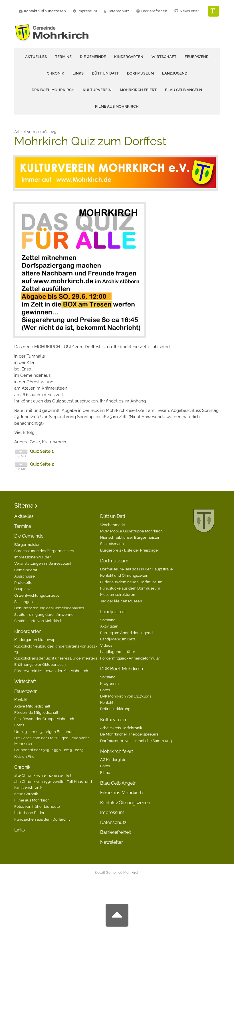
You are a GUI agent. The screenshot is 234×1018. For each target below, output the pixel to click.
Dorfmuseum (114, 561)
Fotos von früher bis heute (37, 806)
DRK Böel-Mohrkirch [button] (53, 90)
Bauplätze (23, 588)
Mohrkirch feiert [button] (138, 90)
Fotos (19, 725)
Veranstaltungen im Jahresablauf (42, 563)
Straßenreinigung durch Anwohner (44, 614)
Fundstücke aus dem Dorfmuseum (130, 588)
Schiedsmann (112, 543)
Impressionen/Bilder (32, 557)
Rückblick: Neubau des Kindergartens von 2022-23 (55, 649)
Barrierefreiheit (115, 832)
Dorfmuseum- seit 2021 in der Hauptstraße (136, 569)
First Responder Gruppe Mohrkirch (44, 718)
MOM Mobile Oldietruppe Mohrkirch (131, 531)
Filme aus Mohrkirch (117, 106)
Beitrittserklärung (115, 708)
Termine (63, 57)
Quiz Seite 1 (42, 451)
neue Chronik (26, 793)
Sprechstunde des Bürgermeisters (44, 550)
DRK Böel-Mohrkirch (121, 669)
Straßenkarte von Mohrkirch (38, 620)
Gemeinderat (25, 570)
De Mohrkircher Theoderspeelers (129, 734)
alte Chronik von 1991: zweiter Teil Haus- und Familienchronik (53, 784)
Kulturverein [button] (97, 90)
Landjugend (113, 611)
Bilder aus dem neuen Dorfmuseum (131, 582)
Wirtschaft (164, 57)
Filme (105, 772)
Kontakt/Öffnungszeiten (125, 802)
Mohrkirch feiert (116, 751)
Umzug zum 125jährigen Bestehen (44, 731)
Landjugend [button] (174, 73)
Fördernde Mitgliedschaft (36, 712)
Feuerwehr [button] (197, 57)
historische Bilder (29, 812)
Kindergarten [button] (128, 57)
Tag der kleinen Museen (121, 601)
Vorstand (108, 620)
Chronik (22, 767)
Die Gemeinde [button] (93, 57)
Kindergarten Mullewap (34, 639)
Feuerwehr (25, 691)
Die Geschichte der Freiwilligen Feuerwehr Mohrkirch (51, 741)
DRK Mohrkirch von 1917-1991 (125, 696)
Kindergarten (27, 631)
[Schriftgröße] (213, 11)
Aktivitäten (109, 626)
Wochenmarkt (112, 524)
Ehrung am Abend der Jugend (126, 632)
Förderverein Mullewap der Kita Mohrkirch (51, 670)
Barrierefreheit (154, 11)
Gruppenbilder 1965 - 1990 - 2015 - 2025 (48, 750)
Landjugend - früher (117, 651)
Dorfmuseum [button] (140, 73)
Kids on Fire (24, 756)
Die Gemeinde (28, 536)
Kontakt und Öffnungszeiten (124, 575)
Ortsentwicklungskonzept (36, 595)
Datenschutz (118, 11)
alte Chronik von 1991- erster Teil (42, 775)
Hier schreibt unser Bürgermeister (130, 537)
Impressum (112, 812)
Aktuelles (36, 57)
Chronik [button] (55, 73)
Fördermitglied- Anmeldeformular (130, 658)
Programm (109, 683)
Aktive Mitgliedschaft (32, 706)
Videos (106, 645)
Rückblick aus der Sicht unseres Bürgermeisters (55, 658)
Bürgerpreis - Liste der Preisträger (129, 550)
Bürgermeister (27, 544)
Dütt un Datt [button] (105, 73)
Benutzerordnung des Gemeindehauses (49, 608)
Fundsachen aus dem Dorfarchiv (42, 819)
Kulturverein (113, 719)
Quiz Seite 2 (42, 464)
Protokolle (23, 582)
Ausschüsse (24, 576)
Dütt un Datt (112, 516)
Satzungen (23, 601)
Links (78, 73)
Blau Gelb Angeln (183, 90)
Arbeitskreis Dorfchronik (121, 728)
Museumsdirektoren (117, 594)
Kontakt (20, 699)
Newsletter (189, 11)
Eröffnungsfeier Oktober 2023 (40, 664)
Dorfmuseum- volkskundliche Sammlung (136, 740)
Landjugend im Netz (117, 639)
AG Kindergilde (113, 759)
